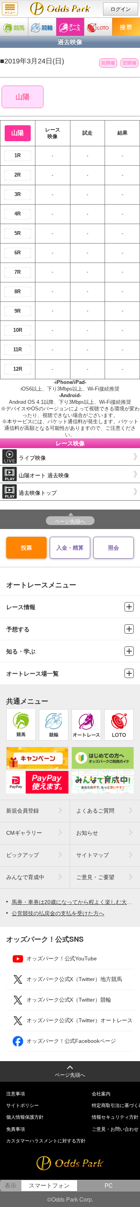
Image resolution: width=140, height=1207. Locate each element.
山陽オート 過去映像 (44, 475)
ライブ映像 (32, 458)
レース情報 (20, 607)
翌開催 (129, 63)
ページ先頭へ (70, 521)
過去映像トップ (38, 493)
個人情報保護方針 (25, 1117)
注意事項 (15, 1094)
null (60, 8)
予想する (18, 629)
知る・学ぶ (20, 651)
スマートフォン (49, 1185)
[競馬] (14, 27)
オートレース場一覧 (32, 673)
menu (10, 9)
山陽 (23, 97)
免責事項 (15, 1129)
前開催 (108, 63)
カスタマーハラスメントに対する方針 (46, 1141)
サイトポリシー (22, 1105)
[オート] (70, 27)
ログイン (120, 9)
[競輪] (42, 27)
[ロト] (98, 27)
